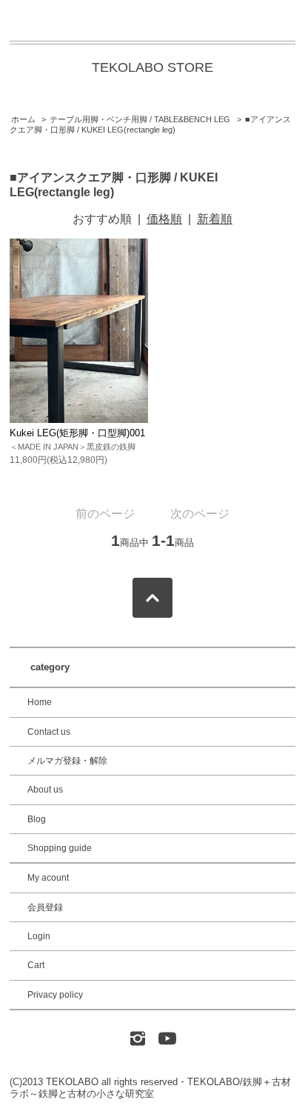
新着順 (214, 219)
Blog (36, 819)
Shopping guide (59, 848)
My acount (48, 878)
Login (38, 936)
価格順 (164, 219)
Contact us (48, 732)
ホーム (23, 119)
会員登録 (45, 907)
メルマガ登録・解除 (67, 761)
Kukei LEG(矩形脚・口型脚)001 (77, 433)
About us (45, 789)
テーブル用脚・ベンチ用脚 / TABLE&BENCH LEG (140, 119)
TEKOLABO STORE (152, 67)
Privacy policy (55, 995)
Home (39, 702)
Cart (35, 965)
